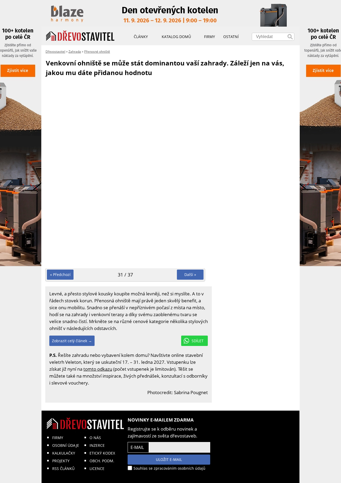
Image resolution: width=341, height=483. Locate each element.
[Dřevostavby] (80, 36)
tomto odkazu (97, 369)
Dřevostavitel (55, 51)
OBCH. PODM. (102, 460)
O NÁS (95, 437)
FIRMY (57, 437)
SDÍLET (198, 340)
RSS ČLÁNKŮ (63, 468)
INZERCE (97, 445)
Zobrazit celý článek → (72, 340)
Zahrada (74, 51)
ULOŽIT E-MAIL (169, 459)
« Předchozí (60, 274)
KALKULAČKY (63, 453)
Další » (190, 274)
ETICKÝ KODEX (102, 453)
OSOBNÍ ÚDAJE (65, 445)
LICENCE (97, 468)
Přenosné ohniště (97, 51)
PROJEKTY (61, 460)
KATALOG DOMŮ (176, 36)
